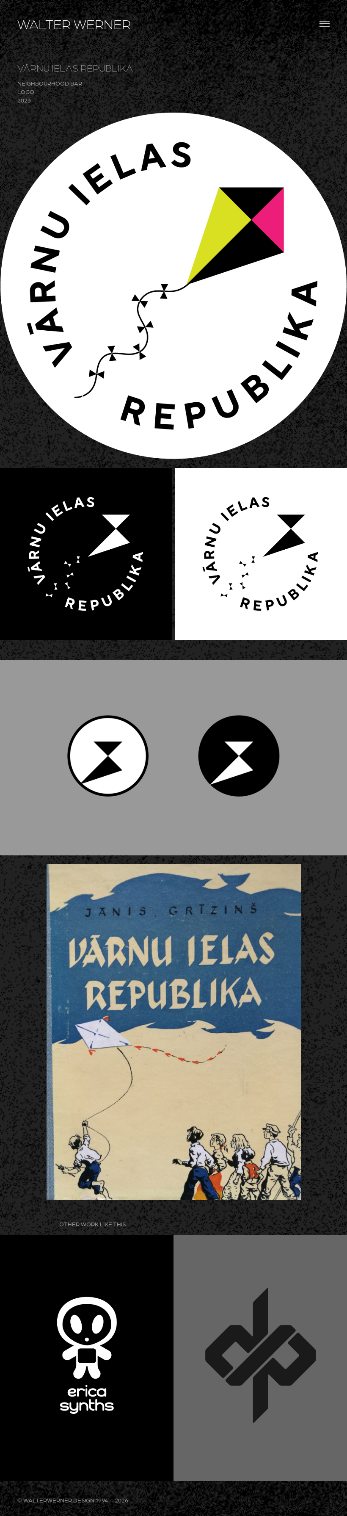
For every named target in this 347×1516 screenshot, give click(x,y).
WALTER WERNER (74, 24)
